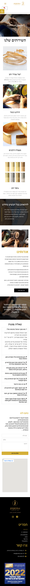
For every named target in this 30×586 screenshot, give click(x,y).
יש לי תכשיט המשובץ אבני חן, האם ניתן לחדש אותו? (15, 394)
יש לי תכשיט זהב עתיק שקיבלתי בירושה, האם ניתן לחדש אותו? (16, 369)
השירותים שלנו (24, 535)
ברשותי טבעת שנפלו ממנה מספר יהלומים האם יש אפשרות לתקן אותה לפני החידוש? (16, 400)
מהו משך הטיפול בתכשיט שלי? (16, 329)
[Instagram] (13, 517)
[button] (2, 11)
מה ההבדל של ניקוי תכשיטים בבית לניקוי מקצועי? (15, 379)
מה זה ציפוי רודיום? (19, 384)
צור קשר (26, 539)
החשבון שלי (25, 541)
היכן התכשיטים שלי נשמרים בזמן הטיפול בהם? (16, 358)
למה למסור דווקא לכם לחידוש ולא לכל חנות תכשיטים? (15, 389)
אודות (26, 537)
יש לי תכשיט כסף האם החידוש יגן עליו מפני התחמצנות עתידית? (16, 363)
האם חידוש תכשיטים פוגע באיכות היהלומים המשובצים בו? (16, 374)
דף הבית (25, 529)
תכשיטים (25, 532)
